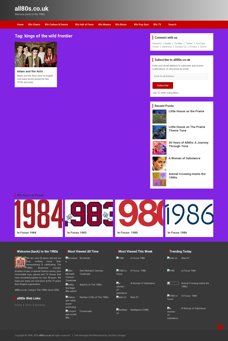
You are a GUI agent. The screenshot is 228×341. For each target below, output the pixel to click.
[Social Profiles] (195, 335)
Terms (203, 46)
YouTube (200, 43)
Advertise (167, 46)
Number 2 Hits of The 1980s (94, 297)
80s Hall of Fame (84, 24)
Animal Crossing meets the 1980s (187, 175)
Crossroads (86, 311)
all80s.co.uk (31, 8)
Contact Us (180, 46)
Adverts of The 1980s (91, 284)
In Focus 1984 (26, 232)
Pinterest (157, 43)
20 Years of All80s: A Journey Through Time (188, 144)
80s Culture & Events (56, 24)
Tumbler (178, 43)
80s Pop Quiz (141, 24)
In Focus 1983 (77, 232)
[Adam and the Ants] (36, 54)
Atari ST (134, 297)
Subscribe (162, 85)
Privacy (193, 46)
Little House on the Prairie (186, 111)
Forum (155, 46)
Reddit (168, 43)
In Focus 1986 (177, 232)
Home (20, 24)
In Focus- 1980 (127, 232)
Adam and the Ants (30, 71)
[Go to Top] (220, 327)
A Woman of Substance (184, 158)
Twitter (189, 43)
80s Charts (34, 24)
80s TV (157, 24)
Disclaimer (40, 305)
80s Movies (104, 24)
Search (172, 24)
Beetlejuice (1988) (139, 309)
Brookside (85, 258)
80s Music (121, 24)
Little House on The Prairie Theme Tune (187, 128)
